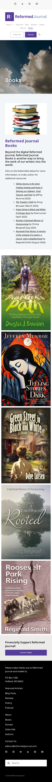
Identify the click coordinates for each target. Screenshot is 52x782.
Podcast (23, 28)
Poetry (41, 24)
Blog (27, 24)
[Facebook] (15, 4)
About (8, 24)
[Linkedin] (13, 752)
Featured (19, 24)
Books (30, 28)
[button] (39, 34)
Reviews (34, 24)
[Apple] (22, 4)
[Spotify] (30, 4)
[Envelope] (37, 4)
